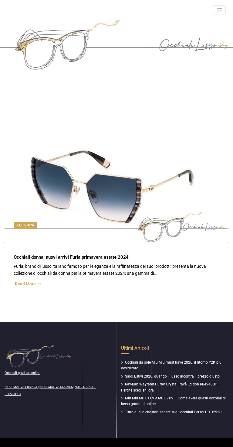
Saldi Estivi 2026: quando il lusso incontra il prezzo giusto (172, 376)
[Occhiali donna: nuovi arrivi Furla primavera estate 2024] (116, 201)
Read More (26, 284)
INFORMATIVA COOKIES (56, 386)
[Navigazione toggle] (219, 10)
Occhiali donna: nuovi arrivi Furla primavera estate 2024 (71, 257)
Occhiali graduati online (22, 373)
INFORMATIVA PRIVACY (21, 386)
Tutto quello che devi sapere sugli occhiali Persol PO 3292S (173, 412)
